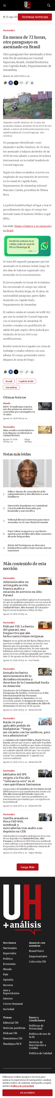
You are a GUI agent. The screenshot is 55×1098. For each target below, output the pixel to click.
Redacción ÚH (35, 710)
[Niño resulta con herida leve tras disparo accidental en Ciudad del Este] (45, 430)
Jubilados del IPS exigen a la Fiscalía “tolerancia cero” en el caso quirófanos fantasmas (22, 779)
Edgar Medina (28, 440)
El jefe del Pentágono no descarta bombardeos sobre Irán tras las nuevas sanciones (29, 548)
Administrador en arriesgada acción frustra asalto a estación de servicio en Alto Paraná (22, 588)
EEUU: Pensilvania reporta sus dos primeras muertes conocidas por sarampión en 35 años (19, 410)
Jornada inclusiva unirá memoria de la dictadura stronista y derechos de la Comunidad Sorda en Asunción (26, 679)
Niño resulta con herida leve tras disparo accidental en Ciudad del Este (18, 433)
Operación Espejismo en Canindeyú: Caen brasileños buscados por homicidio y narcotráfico (28, 508)
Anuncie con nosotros (37, 944)
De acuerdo (27, 1093)
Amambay (11, 387)
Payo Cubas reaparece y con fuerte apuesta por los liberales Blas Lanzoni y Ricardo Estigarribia (29, 534)
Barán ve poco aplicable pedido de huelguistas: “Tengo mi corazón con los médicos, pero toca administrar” (26, 728)
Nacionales (9, 30)
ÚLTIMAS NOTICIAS (35, 17)
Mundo (6, 403)
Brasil (9, 381)
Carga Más (28, 867)
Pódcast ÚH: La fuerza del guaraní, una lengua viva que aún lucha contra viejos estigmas (23, 631)
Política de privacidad (22, 1086)
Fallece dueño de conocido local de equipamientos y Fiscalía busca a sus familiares (28, 494)
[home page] (27, 5)
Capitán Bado (26, 381)
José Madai (34, 660)
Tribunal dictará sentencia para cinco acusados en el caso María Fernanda (28, 521)
